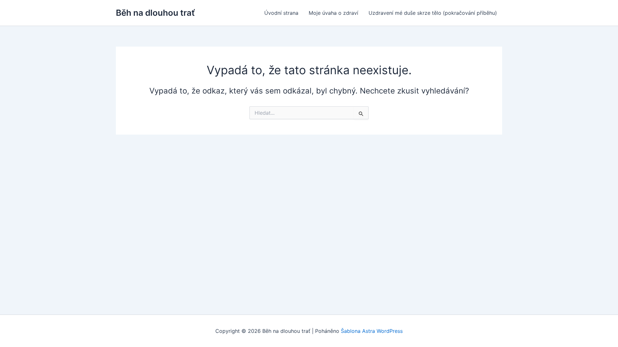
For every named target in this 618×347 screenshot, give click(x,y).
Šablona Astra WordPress (372, 331)
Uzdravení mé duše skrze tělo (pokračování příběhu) (433, 13)
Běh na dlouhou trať (155, 13)
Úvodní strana (281, 13)
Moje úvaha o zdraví (333, 13)
